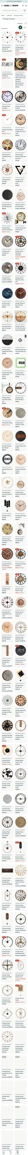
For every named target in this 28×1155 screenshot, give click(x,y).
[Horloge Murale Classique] (7, 96)
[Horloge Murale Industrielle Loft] (20, 799)
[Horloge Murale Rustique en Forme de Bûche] (7, 529)
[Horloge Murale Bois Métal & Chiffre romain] (20, 700)
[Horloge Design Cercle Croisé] (20, 750)
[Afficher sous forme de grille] (20, 27)
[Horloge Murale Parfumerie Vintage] (20, 895)
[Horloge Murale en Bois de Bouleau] (20, 195)
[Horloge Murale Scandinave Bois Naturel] (20, 1136)
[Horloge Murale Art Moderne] (20, 96)
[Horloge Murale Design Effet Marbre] (7, 339)
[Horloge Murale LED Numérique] (7, 64)
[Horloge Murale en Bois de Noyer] (7, 554)
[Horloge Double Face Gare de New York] (7, 388)
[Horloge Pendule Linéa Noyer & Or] (7, 918)
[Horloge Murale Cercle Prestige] (7, 750)
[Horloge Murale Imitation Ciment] (20, 413)
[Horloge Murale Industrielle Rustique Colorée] (20, 1086)
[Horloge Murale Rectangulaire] (7, 870)
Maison (3, 15)
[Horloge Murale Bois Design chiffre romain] (7, 363)
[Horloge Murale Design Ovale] (7, 895)
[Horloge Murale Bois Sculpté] (20, 459)
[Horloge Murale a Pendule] (7, 505)
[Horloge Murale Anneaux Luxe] (20, 965)
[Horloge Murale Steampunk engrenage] (20, 241)
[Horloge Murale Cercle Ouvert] (7, 942)
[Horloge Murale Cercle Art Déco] (20, 1013)
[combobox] (14, 10)
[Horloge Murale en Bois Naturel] (7, 436)
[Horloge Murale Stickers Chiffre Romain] (20, 37)
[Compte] (23, 5)
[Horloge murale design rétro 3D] (20, 627)
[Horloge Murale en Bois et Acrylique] (7, 316)
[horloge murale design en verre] (7, 293)
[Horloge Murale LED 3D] (7, 459)
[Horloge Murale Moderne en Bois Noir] (20, 268)
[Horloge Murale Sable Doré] (20, 822)
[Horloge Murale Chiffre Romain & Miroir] (20, 870)
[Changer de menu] (2, 5)
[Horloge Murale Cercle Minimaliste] (7, 482)
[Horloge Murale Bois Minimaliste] (20, 505)
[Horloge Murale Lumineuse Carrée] (20, 363)
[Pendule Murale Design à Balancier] (20, 847)
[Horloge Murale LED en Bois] (20, 436)
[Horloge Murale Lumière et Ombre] (7, 268)
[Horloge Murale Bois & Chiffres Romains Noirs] (7, 725)
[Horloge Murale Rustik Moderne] (20, 388)
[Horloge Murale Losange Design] (7, 1013)
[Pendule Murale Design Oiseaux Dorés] (20, 1061)
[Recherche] (25, 10)
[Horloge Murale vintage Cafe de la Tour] (7, 145)
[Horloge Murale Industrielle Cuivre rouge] (7, 602)
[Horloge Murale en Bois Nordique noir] (7, 195)
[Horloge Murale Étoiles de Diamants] (7, 218)
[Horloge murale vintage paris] (7, 241)
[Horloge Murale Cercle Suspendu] (7, 847)
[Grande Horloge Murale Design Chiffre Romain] (20, 1036)
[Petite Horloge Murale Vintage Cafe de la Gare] (20, 145)
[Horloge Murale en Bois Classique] (20, 293)
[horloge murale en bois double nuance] (20, 316)
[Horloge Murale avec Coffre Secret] (20, 218)
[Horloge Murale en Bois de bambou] (7, 627)
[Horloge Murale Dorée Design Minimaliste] (7, 1036)
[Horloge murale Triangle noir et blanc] (20, 170)
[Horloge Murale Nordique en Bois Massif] (7, 675)
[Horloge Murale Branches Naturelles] (20, 482)
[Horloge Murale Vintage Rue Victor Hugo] (20, 120)
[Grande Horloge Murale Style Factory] (7, 1111)
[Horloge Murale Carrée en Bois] (7, 1136)
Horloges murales (6, 45)
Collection (9, 15)
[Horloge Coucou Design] (20, 990)
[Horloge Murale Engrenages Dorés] (20, 942)
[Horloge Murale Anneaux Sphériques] (20, 918)
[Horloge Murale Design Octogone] (7, 990)
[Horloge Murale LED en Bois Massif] (20, 650)
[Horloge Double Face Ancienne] (20, 529)
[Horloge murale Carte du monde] (7, 774)
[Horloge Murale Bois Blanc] (7, 120)
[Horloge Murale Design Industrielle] (7, 965)
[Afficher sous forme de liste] (25, 27)
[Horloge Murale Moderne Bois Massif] (7, 650)
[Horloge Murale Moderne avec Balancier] (20, 1111)
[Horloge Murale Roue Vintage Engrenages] (7, 822)
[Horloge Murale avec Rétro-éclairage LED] (20, 339)
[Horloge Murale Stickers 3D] (7, 37)
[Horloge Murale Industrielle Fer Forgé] (20, 774)
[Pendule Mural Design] (7, 1086)
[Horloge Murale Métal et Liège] (20, 579)
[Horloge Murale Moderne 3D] (20, 675)
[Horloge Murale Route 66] (7, 170)
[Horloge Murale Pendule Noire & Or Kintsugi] (7, 1061)
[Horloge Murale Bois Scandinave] (20, 554)
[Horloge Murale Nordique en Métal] (7, 700)
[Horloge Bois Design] (7, 413)
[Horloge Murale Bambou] (7, 579)
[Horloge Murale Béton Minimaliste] (7, 799)
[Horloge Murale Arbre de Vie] (20, 602)
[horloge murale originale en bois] (20, 725)
